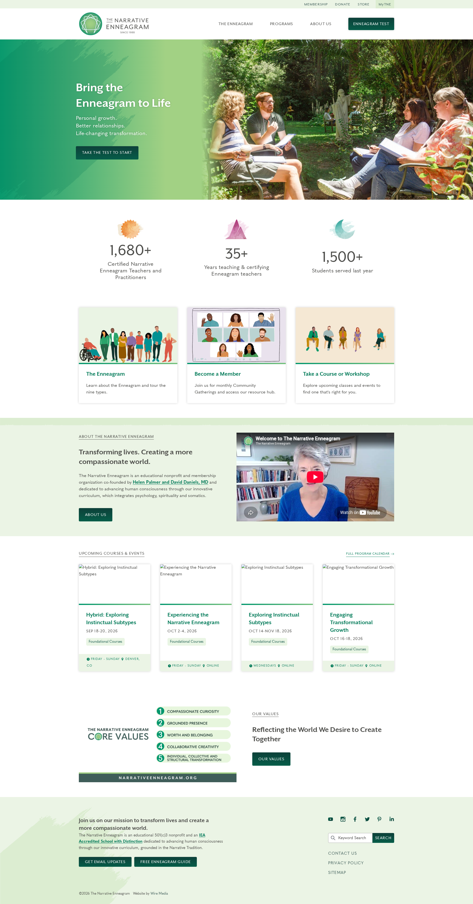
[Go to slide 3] (337, 195)
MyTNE (385, 4)
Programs (281, 24)
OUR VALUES (271, 759)
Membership (316, 4)
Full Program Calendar (368, 553)
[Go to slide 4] (340, 195)
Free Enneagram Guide (165, 862)
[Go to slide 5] (344, 195)
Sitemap (337, 873)
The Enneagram (236, 24)
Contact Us (342, 853)
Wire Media (159, 893)
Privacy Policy (346, 863)
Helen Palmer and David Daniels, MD (170, 482)
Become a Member (218, 374)
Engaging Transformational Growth (351, 622)
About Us (320, 24)
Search (383, 838)
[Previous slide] (209, 119)
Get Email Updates (105, 862)
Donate (342, 4)
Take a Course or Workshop (336, 374)
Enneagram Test (371, 24)
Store (364, 4)
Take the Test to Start (107, 152)
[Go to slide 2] (334, 195)
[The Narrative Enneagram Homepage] (114, 23)
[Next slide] (464, 119)
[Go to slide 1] (330, 195)
